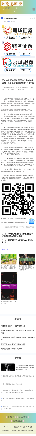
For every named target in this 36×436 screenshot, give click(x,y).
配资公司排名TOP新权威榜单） (12, 349)
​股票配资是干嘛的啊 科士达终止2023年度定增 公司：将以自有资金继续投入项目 (17, 391)
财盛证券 (11, 417)
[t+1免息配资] (12, 3)
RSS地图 (22, 427)
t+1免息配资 (23, 417)
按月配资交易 (17, 421)
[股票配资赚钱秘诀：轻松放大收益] (9, 286)
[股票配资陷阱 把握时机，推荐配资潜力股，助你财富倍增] (27, 259)
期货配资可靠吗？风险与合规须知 (13, 326)
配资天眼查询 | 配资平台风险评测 (13, 344)
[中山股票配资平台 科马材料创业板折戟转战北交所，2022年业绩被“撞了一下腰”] (8, 367)
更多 (31, 18)
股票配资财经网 (23, 430)
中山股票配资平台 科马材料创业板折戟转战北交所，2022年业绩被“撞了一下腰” (25, 367)
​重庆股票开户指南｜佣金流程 (12, 384)
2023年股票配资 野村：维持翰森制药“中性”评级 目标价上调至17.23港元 (17, 235)
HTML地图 (29, 427)
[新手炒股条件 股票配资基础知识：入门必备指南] (9, 259)
